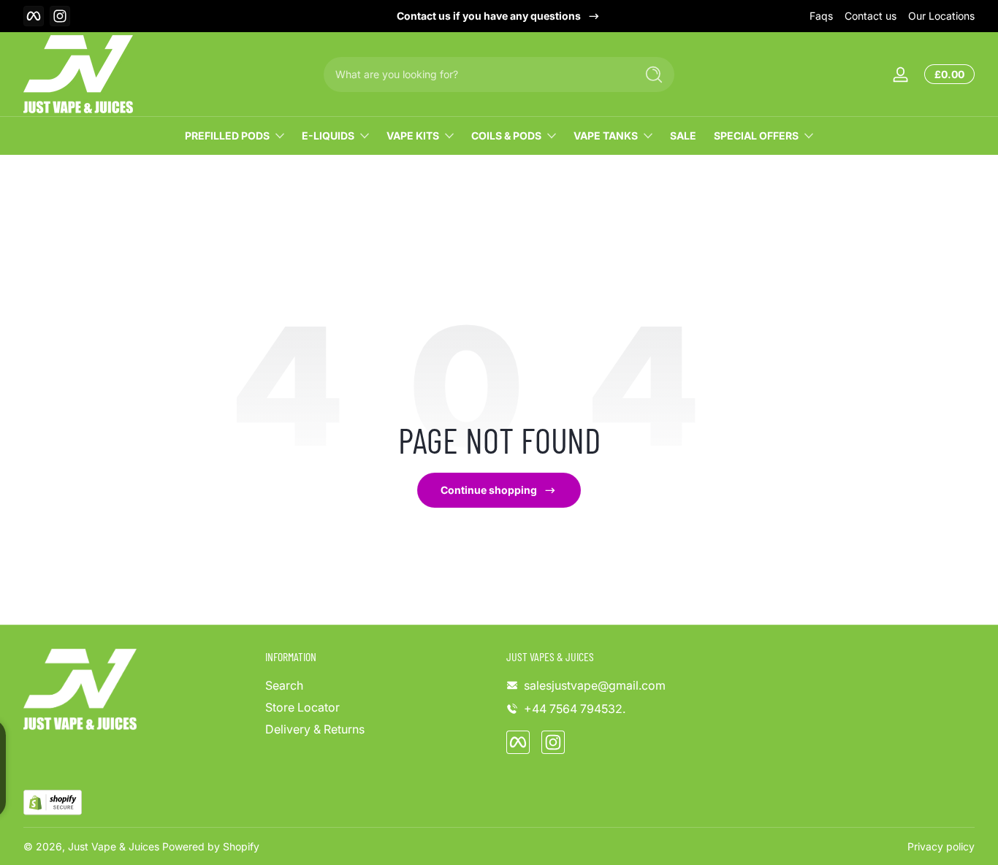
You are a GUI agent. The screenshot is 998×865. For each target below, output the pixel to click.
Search (284, 685)
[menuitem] (378, 685)
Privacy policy (941, 846)
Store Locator (302, 707)
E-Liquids (328, 135)
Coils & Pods (506, 135)
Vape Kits (412, 135)
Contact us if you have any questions (489, 15)
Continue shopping (489, 490)
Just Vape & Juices (113, 846)
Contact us (870, 15)
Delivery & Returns (315, 729)
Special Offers (756, 135)
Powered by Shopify (210, 846)
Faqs (821, 15)
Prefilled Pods (227, 135)
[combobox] (476, 74)
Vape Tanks (606, 135)
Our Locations (941, 15)
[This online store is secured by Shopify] (52, 802)
